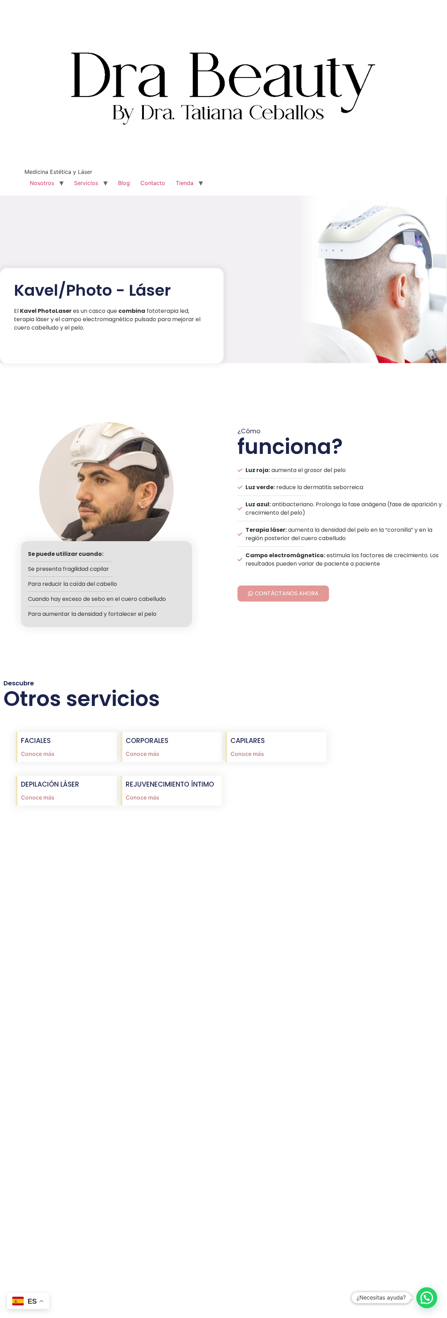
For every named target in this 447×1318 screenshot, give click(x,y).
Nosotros (42, 182)
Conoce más (37, 753)
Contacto (152, 182)
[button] (426, 1297)
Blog (124, 182)
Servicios (86, 182)
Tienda (184, 182)
